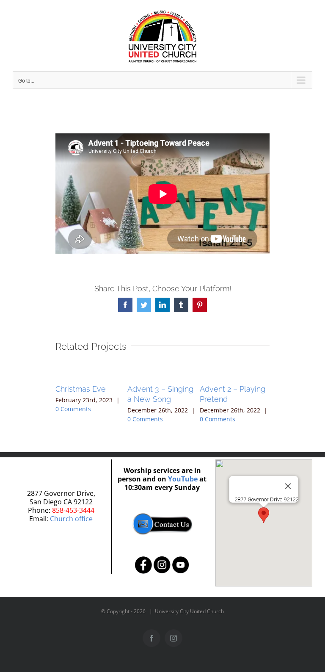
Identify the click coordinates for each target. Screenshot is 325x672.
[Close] (288, 486)
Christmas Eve (80, 388)
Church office (71, 518)
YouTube (183, 479)
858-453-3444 (73, 510)
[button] (264, 515)
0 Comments (73, 409)
